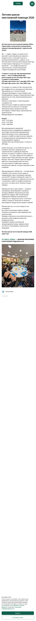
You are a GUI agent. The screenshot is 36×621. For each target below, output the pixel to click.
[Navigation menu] (32, 4)
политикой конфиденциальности (11, 608)
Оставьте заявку (8, 239)
